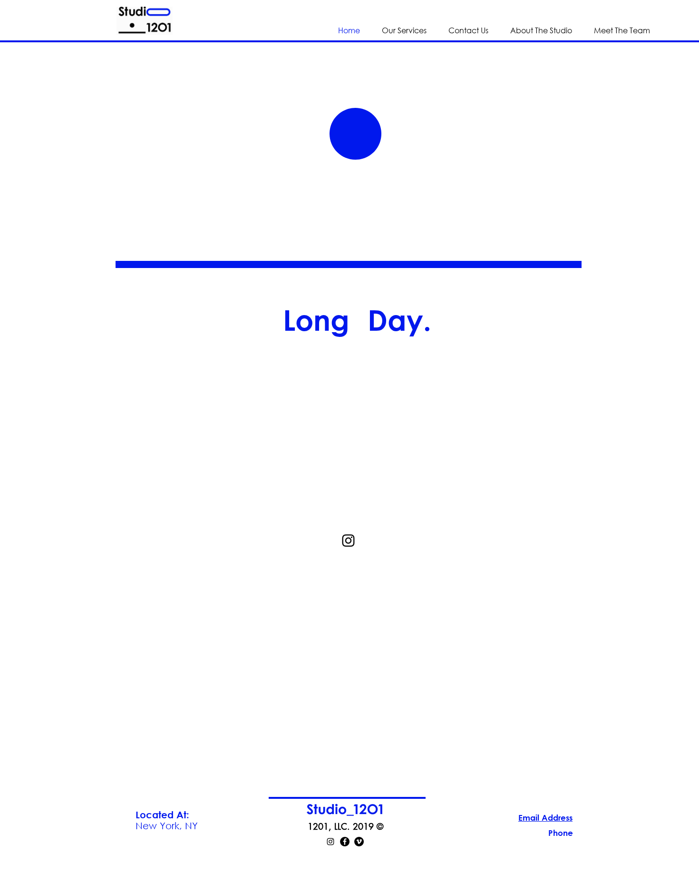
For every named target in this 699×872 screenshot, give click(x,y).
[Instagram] (330, 841)
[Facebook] (345, 841)
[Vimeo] (359, 841)
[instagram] (348, 540)
